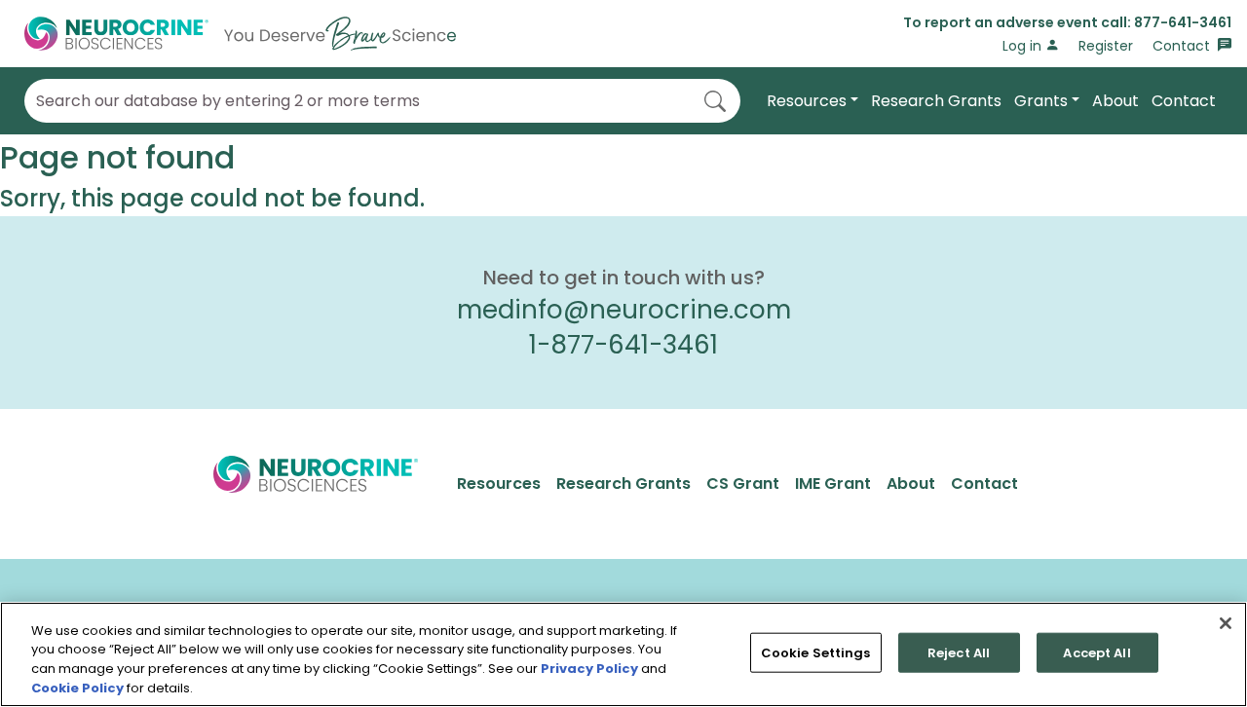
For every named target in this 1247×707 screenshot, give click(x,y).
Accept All (1096, 653)
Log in (1023, 46)
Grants (1041, 101)
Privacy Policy (589, 668)
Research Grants (936, 101)
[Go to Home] (240, 34)
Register (1105, 46)
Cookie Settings (816, 653)
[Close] (1225, 623)
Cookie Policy (77, 687)
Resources (807, 101)
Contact (1183, 46)
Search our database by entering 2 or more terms (228, 101)
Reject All (958, 653)
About (1115, 101)
